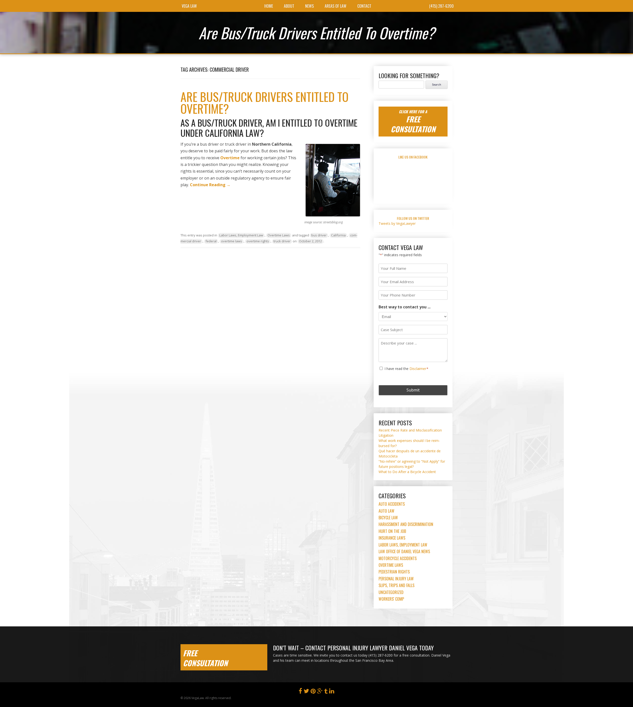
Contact (364, 6)
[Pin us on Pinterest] (313, 692)
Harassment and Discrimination (406, 524)
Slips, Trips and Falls (396, 585)
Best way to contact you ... (404, 307)
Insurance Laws (392, 538)
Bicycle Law (388, 518)
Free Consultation (205, 657)
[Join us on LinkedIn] (331, 692)
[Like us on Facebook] (300, 692)
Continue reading (210, 184)
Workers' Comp (391, 599)
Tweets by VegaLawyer (397, 223)
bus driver (319, 235)
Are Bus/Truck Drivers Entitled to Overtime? (264, 102)
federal (211, 241)
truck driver (282, 241)
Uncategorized (391, 592)
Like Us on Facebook (413, 157)
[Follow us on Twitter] (306, 692)
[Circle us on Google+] (320, 692)
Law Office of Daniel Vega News (404, 551)
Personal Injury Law (396, 579)
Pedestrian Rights (394, 572)
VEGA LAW (189, 6)
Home (268, 6)
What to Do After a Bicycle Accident (407, 471)
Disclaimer (417, 368)
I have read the (406, 368)
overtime (230, 157)
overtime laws (231, 241)
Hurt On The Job (392, 531)
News (309, 6)
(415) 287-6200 (441, 6)
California (338, 235)
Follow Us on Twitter (413, 218)
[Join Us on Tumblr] (326, 692)
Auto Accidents (392, 504)
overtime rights (258, 241)
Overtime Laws (279, 235)
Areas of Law (335, 6)
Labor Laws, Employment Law (241, 235)
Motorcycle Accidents (398, 558)
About (289, 6)
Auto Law (386, 511)
